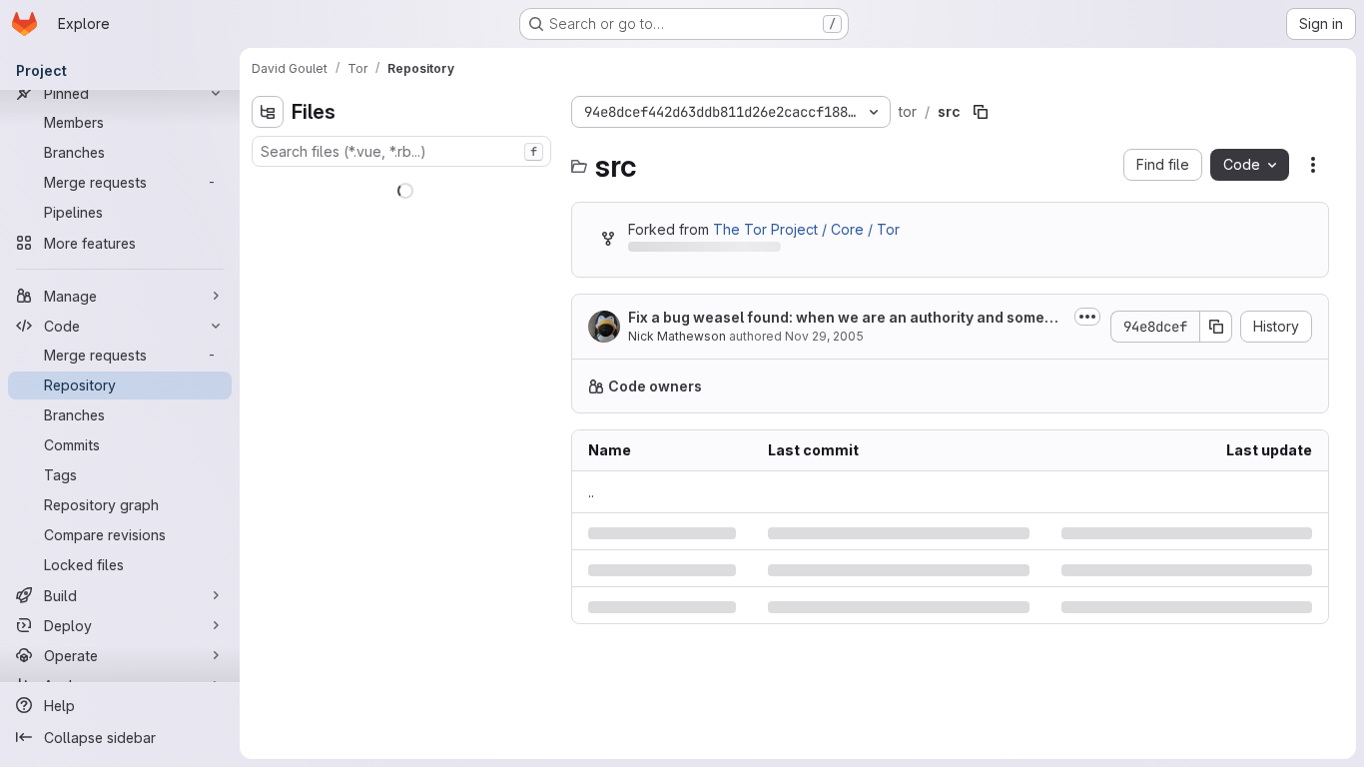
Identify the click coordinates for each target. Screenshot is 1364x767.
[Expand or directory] (284, 410)
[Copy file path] (981, 112)
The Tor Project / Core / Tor (806, 229)
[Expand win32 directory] (284, 474)
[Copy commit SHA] (1216, 327)
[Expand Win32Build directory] (268, 187)
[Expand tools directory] (284, 442)
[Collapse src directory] (268, 315)
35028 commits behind (703, 250)
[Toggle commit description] (1087, 317)
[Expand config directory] (284, 378)
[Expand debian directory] (268, 251)
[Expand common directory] (284, 347)
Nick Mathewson (677, 336)
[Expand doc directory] (268, 283)
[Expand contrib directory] (268, 219)
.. (591, 491)
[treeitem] (403, 187)
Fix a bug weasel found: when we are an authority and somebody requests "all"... (845, 318)
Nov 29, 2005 (824, 336)
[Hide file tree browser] (268, 112)
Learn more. (1175, 386)
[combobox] (401, 151)
